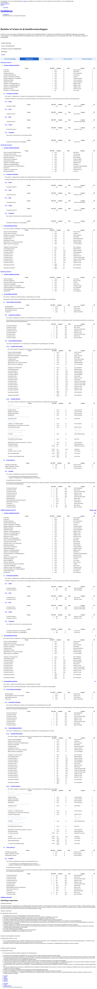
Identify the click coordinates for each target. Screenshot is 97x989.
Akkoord (3, 2)
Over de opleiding (10, 59)
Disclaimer (5, 983)
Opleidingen (6, 14)
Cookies (5, 984)
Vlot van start (67, 59)
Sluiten (6, 2)
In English (5, 7)
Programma (29, 59)
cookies (25, 1)
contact (3, 54)
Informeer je (48, 59)
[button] (2, 5)
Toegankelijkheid (7, 986)
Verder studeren (87, 59)
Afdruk (92, 510)
